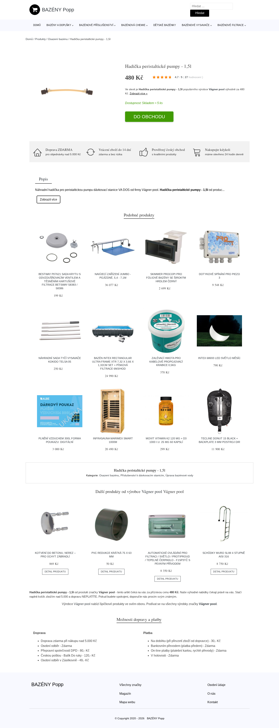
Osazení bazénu (58, 39)
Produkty (40, 39)
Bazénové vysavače (196, 25)
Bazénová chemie (133, 25)
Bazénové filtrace (231, 25)
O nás (211, 693)
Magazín (125, 693)
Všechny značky (130, 684)
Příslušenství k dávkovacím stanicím (142, 475)
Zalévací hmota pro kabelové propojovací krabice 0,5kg (166, 362)
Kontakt (212, 702)
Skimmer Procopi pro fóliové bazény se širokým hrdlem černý (166, 278)
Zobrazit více (48, 199)
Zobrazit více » (138, 93)
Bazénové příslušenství (96, 25)
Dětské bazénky (164, 25)
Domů (37, 25)
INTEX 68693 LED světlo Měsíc (219, 358)
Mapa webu (127, 702)
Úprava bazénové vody (179, 475)
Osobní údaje (216, 684)
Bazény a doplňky (58, 25)
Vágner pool (217, 89)
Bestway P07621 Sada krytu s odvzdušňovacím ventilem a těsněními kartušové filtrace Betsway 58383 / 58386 (60, 281)
